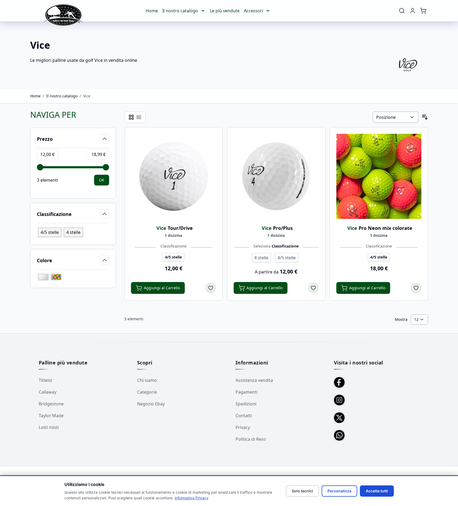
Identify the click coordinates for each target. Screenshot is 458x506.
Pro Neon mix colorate (379, 228)
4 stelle (73, 232)
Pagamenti (246, 392)
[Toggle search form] (402, 11)
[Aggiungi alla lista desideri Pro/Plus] (313, 288)
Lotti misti (49, 427)
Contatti (244, 416)
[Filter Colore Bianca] (43, 277)
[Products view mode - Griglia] (131, 117)
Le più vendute (225, 11)
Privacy (243, 427)
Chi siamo (147, 380)
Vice (86, 95)
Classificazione (173, 246)
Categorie (147, 392)
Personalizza (339, 491)
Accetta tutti (377, 491)
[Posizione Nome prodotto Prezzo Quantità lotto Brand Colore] (395, 117)
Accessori (253, 11)
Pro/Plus (277, 228)
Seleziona (276, 246)
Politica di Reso (251, 439)
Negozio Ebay (151, 404)
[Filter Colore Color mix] (56, 277)
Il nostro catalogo (180, 11)
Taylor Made (51, 416)
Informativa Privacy (192, 498)
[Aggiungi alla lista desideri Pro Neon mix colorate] (416, 288)
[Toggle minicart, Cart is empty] (423, 11)
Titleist (45, 380)
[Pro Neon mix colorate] (378, 176)
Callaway (47, 392)
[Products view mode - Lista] (139, 117)
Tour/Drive (174, 228)
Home (152, 11)
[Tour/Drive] (173, 176)
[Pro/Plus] (276, 176)
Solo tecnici (302, 491)
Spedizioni (246, 404)
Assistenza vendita (254, 380)
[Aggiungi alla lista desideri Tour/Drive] (210, 288)
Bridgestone (51, 404)
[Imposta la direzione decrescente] (425, 117)
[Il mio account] (412, 11)
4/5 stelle (50, 232)
